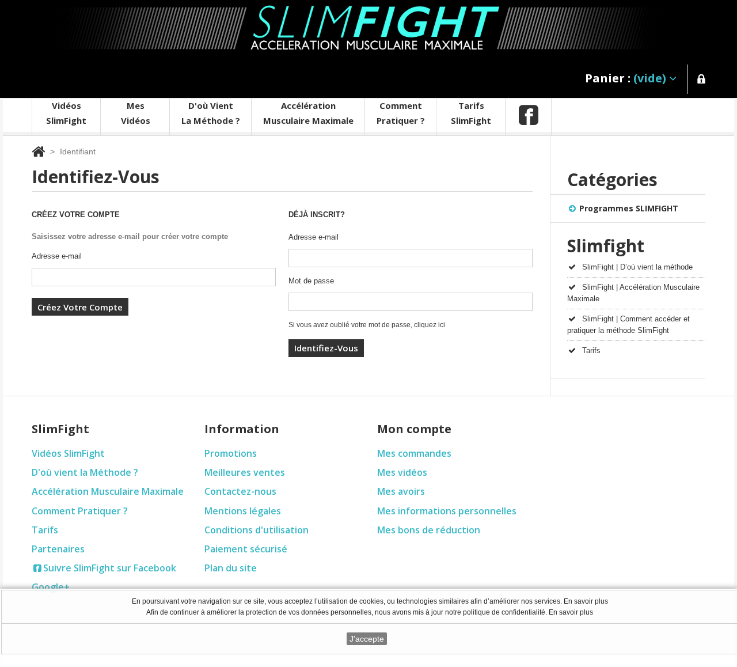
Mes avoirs (401, 491)
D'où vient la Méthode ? (85, 472)
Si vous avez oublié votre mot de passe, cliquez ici (366, 325)
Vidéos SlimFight (68, 453)
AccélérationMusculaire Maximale (308, 113)
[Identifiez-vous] (701, 81)
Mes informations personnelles (446, 511)
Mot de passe (311, 280)
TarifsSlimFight (471, 113)
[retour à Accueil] (38, 151)
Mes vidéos (402, 472)
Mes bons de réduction (428, 530)
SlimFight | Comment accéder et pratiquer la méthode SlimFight (628, 324)
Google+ (51, 587)
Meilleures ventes (244, 472)
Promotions (230, 453)
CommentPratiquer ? (401, 113)
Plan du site (230, 568)
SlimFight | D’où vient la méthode (637, 267)
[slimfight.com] (368, 29)
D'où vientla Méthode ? (210, 113)
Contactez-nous (240, 491)
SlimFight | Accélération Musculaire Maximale (633, 293)
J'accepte (366, 638)
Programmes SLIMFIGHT (628, 208)
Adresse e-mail (57, 256)
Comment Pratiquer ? (80, 511)
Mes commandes (414, 453)
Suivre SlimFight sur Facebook (109, 568)
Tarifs (591, 350)
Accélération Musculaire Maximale (108, 491)
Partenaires (58, 549)
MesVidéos (135, 113)
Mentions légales (242, 511)
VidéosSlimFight (66, 113)
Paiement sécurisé (245, 549)
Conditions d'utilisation (256, 530)
